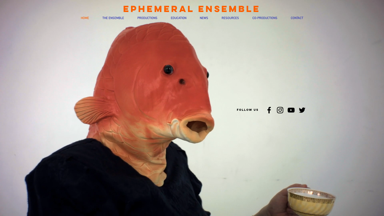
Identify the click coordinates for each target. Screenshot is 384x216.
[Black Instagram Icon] (280, 110)
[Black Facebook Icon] (269, 110)
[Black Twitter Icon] (302, 110)
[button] (113, 18)
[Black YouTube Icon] (291, 110)
